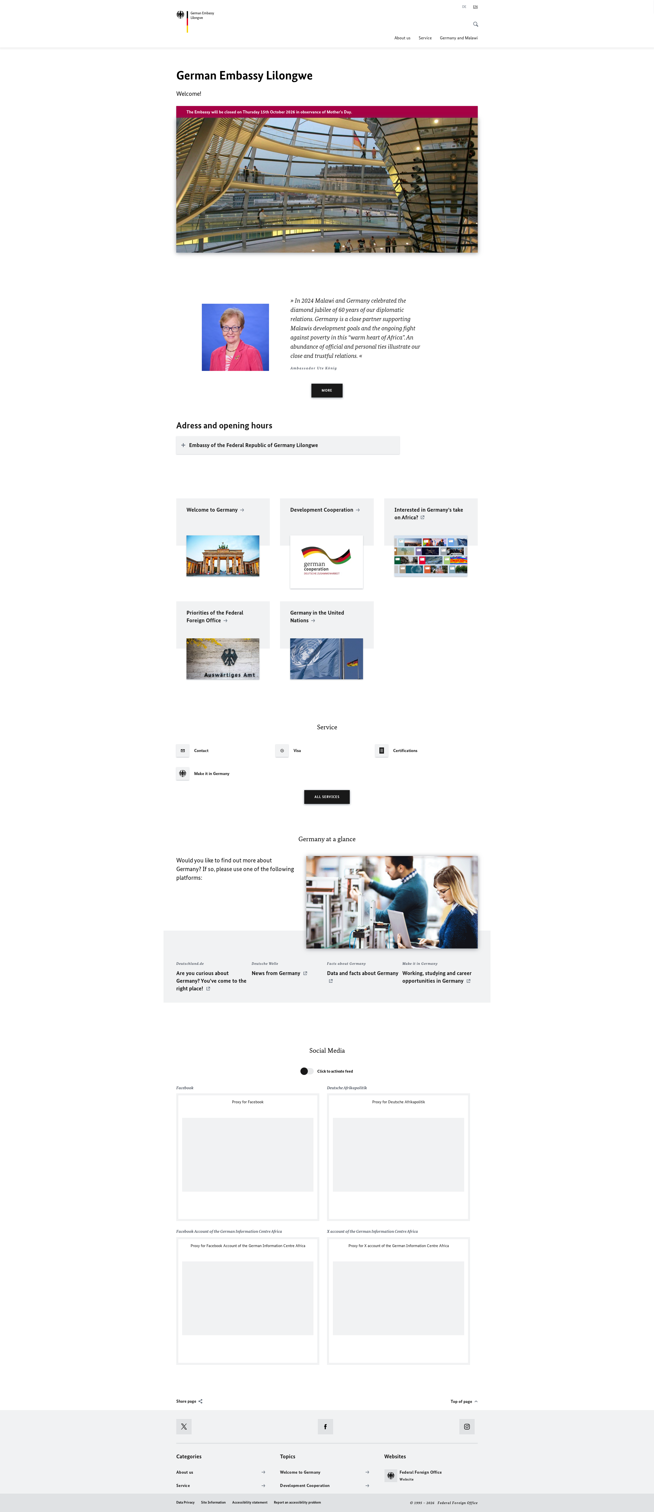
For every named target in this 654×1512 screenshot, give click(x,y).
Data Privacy (185, 1502)
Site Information (213, 1502)
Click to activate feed (335, 1071)
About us (402, 37)
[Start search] (474, 21)
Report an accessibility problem (297, 1502)
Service (425, 37)
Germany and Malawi (459, 37)
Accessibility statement (249, 1502)
